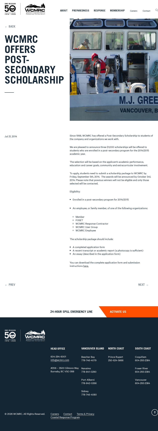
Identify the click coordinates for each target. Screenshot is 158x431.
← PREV (10, 284)
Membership (117, 10)
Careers (133, 10)
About (64, 10)
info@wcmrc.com (60, 360)
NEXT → (143, 284)
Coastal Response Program (65, 417)
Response (99, 10)
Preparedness (80, 10)
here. (86, 265)
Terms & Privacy (85, 413)
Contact (146, 10)
